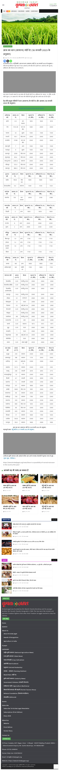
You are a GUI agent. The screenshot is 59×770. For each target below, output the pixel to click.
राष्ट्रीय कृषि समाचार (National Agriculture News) (19, 652)
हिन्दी (55, 4)
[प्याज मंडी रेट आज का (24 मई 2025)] (29, 496)
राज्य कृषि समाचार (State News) (13, 656)
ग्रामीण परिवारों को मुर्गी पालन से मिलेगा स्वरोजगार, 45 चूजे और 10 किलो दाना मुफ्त (32, 565)
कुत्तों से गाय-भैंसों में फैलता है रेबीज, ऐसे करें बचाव (24, 580)
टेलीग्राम (12, 458)
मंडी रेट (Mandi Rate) (8, 46)
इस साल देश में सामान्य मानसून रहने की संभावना (31, 108)
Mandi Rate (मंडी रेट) (10, 675)
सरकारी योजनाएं (34, 11)
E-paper (4, 645)
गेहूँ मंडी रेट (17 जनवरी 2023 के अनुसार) (23, 429)
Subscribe (5, 705)
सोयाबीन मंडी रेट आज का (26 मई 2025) (9, 507)
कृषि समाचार (14, 11)
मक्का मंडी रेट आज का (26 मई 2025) (29, 486)
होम (4, 11)
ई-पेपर (8, 11)
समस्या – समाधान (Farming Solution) (15, 671)
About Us (5, 631)
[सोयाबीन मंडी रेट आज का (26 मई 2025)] (10, 496)
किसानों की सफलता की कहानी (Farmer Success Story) (20, 690)
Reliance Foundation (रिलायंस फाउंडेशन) (16, 693)
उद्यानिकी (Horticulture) (11, 664)
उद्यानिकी (27, 11)
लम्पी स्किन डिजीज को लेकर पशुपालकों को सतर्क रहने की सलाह (28, 588)
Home (4, 623)
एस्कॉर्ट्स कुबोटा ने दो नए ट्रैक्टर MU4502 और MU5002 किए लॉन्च (28, 542)
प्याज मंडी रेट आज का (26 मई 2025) (9, 486)
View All (54, 519)
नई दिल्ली (22, 58)
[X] (7, 61)
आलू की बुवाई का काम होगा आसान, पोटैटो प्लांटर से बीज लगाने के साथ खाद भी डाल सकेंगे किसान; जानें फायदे (34, 550)
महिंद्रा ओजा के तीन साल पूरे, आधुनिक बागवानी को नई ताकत (27, 524)
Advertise (5, 720)
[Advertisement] (29, 82)
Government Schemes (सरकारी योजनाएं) (16, 682)
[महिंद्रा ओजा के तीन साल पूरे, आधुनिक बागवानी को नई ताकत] (7, 525)
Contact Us (6, 735)
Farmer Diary (8, 731)
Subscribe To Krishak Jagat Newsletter (16, 708)
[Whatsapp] (10, 61)
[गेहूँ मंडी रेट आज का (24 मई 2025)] (48, 496)
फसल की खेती (21, 11)
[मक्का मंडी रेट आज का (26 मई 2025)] (29, 475)
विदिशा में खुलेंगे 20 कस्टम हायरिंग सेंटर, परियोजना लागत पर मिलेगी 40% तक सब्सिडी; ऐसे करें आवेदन (34, 533)
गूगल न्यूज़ (6, 458)
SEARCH (4, 627)
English (51, 4)
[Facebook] (4, 61)
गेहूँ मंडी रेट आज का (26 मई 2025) (48, 486)
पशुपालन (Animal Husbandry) (13, 667)
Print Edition (8, 727)
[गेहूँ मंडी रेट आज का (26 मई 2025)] (48, 475)
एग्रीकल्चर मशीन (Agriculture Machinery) (16, 686)
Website (6, 723)
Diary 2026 (7, 716)
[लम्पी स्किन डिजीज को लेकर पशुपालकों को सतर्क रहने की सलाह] (7, 589)
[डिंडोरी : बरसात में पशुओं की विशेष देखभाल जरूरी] (7, 574)
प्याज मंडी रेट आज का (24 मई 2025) (29, 507)
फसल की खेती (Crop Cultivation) (14, 660)
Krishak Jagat (29, 58)
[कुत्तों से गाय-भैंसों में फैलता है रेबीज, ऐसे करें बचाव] (7, 582)
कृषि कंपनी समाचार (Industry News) (15, 678)
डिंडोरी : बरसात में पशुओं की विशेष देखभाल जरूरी (24, 572)
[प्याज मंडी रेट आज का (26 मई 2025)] (10, 475)
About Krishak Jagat (10, 634)
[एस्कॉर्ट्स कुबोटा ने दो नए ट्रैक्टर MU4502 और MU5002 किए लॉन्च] (7, 543)
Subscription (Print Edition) (13, 712)
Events (4, 701)
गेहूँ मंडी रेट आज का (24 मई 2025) (48, 507)
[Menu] (3, 5)
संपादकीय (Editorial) (10, 697)
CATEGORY (5, 649)
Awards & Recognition (11, 637)
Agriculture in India (10, 641)
